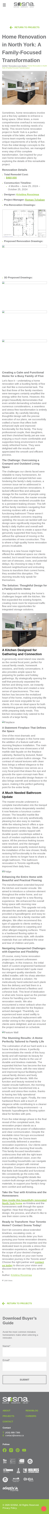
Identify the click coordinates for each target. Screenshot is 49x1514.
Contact (8, 1421)
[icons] (5, 1461)
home (18, 1203)
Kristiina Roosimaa (21, 1275)
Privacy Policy (10, 1508)
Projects (8, 1416)
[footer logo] (16, 1398)
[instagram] (11, 1450)
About (6, 1410)
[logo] (24, 4)
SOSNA (4, 66)
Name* (6, 1346)
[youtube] (24, 1450)
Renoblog (32, 1410)
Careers (31, 1416)
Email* (6, 1360)
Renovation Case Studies (18, 66)
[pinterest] (18, 1450)
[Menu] (4, 5)
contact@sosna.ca (14, 1435)
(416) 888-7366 (12, 1432)
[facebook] (5, 1450)
